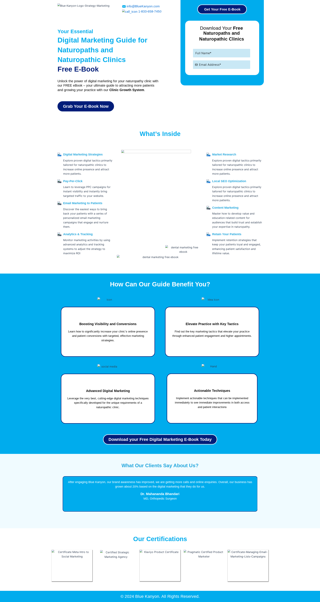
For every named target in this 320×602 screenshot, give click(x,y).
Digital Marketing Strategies (83, 154)
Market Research (224, 154)
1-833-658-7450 (150, 11)
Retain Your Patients (226, 234)
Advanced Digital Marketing (108, 391)
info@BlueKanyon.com (143, 6)
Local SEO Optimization (229, 181)
